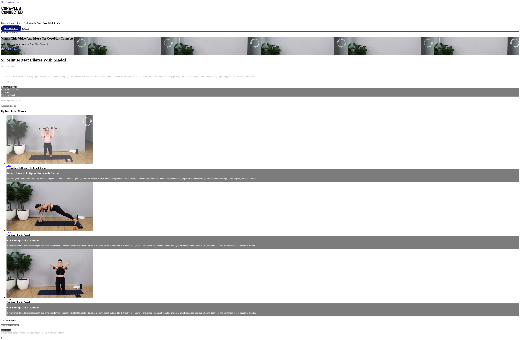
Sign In (25, 28)
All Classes (5, 67)
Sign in (56, 23)
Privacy (22, 333)
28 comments (6, 72)
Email (14, 87)
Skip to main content (10, 2)
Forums (13, 23)
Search (20, 23)
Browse (5, 23)
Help (10, 333)
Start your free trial (9, 49)
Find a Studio (30, 23)
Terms (16, 333)
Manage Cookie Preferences (45, 333)
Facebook (5, 87)
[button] (2, 20)
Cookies (29, 333)
